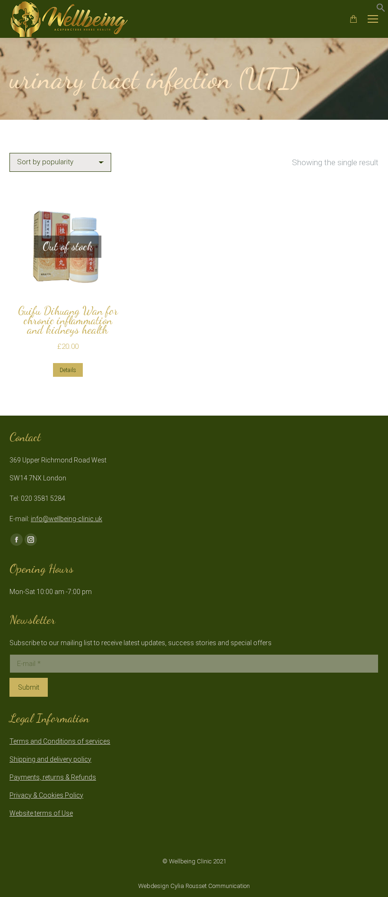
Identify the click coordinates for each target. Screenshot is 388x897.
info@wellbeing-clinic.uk (66, 519)
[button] (381, 9)
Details (68, 370)
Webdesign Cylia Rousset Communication (194, 885)
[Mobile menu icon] (373, 19)
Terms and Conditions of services (59, 741)
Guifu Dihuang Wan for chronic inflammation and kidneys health (68, 320)
